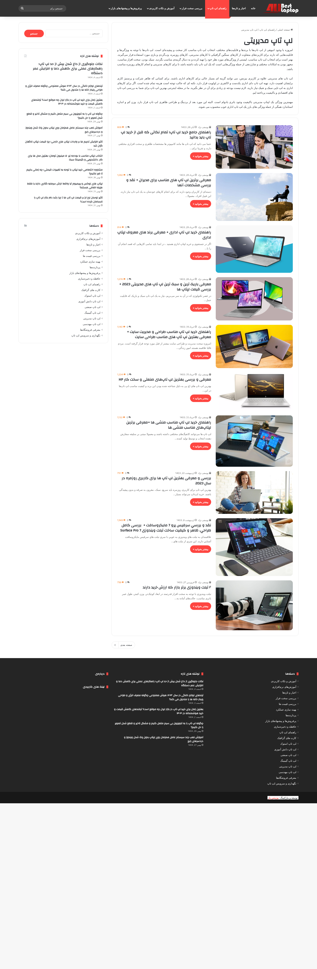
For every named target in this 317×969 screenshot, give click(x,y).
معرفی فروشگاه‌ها (90, 329)
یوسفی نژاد (203, 127)
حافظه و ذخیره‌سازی (89, 278)
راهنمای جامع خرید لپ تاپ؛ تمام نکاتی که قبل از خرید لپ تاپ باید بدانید (166, 135)
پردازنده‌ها (95, 267)
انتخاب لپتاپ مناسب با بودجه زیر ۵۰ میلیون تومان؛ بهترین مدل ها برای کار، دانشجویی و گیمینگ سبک (65, 157)
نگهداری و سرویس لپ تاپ (85, 335)
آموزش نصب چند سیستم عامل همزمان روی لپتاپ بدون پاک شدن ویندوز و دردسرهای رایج (64, 129)
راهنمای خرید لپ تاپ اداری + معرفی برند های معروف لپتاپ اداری (164, 235)
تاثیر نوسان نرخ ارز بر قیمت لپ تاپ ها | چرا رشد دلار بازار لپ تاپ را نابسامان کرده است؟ (68, 199)
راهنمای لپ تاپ (218, 8)
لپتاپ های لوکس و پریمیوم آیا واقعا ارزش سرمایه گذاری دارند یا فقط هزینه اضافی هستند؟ (65, 185)
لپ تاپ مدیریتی (91, 318)
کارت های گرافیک (90, 290)
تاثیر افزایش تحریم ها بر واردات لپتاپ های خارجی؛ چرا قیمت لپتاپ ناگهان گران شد (64, 143)
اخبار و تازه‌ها (239, 8)
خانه (253, 8)
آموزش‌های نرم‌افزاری (88, 238)
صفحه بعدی (126, 644)
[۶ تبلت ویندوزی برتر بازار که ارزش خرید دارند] (254, 605)
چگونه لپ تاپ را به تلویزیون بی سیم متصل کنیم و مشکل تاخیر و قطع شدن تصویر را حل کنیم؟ (65, 115)
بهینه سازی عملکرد (90, 261)
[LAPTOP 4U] (280, 8)
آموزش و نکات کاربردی (161, 8)
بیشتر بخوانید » (200, 156)
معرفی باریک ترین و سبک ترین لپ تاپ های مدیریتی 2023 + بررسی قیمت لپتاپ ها (165, 287)
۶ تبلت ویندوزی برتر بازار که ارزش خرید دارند (177, 587)
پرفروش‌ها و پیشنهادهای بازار (126, 8)
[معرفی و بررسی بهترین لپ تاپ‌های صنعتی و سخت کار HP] (254, 391)
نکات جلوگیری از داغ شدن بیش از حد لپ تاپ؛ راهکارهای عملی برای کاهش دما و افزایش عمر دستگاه (68, 68)
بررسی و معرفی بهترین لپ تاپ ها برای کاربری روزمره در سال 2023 (166, 481)
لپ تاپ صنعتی (92, 307)
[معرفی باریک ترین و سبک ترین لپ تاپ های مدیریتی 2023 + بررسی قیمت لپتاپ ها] (254, 298)
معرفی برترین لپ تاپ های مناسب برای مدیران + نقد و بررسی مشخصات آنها (168, 182)
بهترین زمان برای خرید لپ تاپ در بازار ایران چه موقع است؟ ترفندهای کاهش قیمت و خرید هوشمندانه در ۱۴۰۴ (67, 102)
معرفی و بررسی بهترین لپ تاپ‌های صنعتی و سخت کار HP (165, 379)
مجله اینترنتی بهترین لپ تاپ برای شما (161, 88)
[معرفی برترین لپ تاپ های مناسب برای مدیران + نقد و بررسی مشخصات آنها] (254, 197)
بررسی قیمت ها (91, 255)
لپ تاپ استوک (92, 295)
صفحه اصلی (284, 29)
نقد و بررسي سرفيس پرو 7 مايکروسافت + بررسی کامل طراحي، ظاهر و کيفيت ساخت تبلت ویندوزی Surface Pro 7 (165, 528)
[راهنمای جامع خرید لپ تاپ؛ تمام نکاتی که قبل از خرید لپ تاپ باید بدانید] (254, 146)
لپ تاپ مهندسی (91, 324)
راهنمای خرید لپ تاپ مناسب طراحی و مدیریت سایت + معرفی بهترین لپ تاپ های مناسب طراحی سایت (169, 334)
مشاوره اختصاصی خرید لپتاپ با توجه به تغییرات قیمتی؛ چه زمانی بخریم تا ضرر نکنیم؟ (64, 171)
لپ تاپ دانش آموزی (89, 301)
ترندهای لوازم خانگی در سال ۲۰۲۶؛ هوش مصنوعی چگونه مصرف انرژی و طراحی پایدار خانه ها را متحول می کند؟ (64, 88)
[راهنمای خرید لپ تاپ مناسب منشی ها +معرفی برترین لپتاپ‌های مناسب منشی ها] (254, 441)
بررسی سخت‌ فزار (192, 8)
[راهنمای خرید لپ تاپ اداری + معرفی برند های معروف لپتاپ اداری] (254, 249)
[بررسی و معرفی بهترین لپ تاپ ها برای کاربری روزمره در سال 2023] (254, 492)
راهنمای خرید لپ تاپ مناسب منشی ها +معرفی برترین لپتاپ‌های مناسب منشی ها (168, 425)
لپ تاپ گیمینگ (92, 312)
